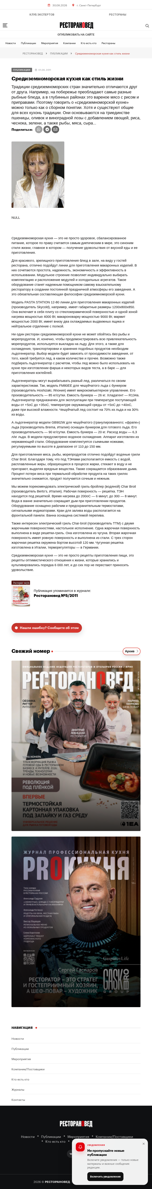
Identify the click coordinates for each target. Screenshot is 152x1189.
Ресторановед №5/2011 (56, 596)
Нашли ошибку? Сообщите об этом (49, 628)
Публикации (28, 43)
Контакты (18, 1099)
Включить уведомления (105, 1176)
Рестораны (108, 43)
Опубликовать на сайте (76, 34)
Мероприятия (49, 43)
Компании (69, 43)
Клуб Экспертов (41, 14)
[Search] (147, 25)
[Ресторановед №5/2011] (20, 593)
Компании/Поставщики (27, 1068)
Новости (10, 43)
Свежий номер (30, 651)
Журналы (17, 1089)
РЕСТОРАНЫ (117, 14)
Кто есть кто (88, 43)
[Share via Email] (55, 129)
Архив (130, 651)
